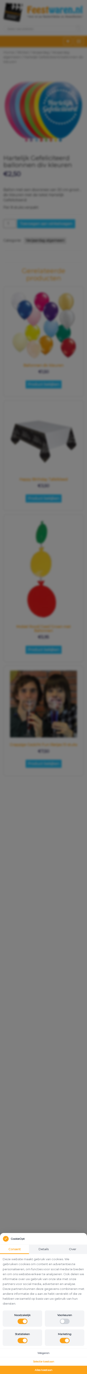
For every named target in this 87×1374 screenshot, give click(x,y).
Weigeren (43, 1353)
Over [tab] (72, 1249)
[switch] (22, 1321)
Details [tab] (44, 1249)
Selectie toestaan (43, 1361)
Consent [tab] (14, 1249)
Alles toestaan (43, 1370)
